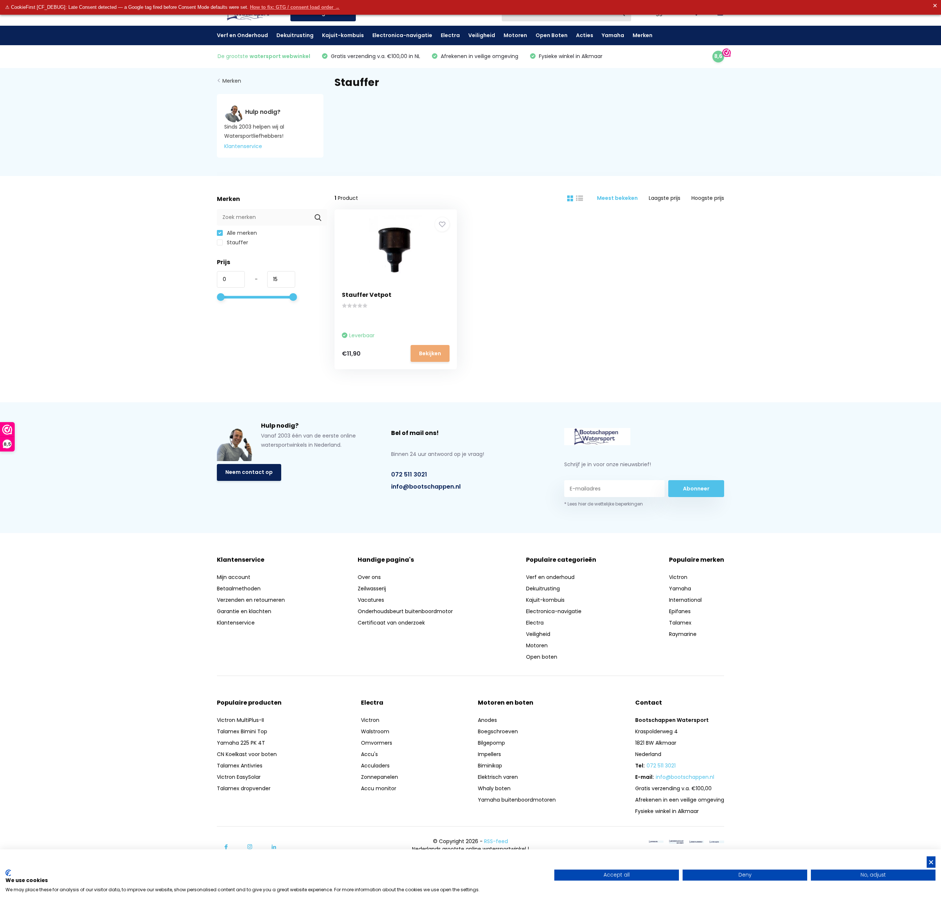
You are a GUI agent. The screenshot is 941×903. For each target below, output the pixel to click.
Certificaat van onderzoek (391, 622)
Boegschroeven (498, 731)
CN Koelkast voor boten (247, 754)
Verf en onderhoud (550, 577)
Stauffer (236, 242)
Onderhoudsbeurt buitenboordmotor (405, 611)
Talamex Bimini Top (242, 731)
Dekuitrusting (295, 35)
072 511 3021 (409, 474)
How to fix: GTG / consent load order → (295, 7)
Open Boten (552, 35)
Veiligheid (481, 35)
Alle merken (241, 233)
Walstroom (375, 731)
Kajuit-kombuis (343, 35)
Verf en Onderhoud (242, 35)
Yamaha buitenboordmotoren (517, 799)
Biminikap (490, 765)
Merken (642, 35)
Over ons (369, 577)
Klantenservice (243, 146)
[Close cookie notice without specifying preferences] (931, 862)
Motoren (515, 35)
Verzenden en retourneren (251, 600)
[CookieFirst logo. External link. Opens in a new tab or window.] (8, 873)
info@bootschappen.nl (426, 486)
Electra (450, 35)
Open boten (541, 657)
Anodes (487, 720)
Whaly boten (494, 788)
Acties (584, 35)
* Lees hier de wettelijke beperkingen (603, 504)
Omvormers (376, 742)
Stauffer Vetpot (366, 295)
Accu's (369, 754)
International (685, 600)
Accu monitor (378, 788)
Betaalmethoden (239, 588)
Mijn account (233, 577)
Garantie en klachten (244, 611)
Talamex (680, 622)
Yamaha (613, 35)
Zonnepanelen (379, 777)
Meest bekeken (617, 198)
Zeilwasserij (372, 588)
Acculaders (375, 765)
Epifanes (680, 611)
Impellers (489, 754)
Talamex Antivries (239, 765)
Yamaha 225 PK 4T (241, 742)
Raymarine (683, 634)
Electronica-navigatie (402, 35)
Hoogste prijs (707, 198)
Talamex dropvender (244, 788)
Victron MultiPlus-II (240, 720)
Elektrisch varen (498, 777)
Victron (678, 577)
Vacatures (371, 600)
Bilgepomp (491, 742)
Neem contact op (249, 472)
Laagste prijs (664, 198)
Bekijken (430, 353)
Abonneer (696, 488)
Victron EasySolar (239, 777)
